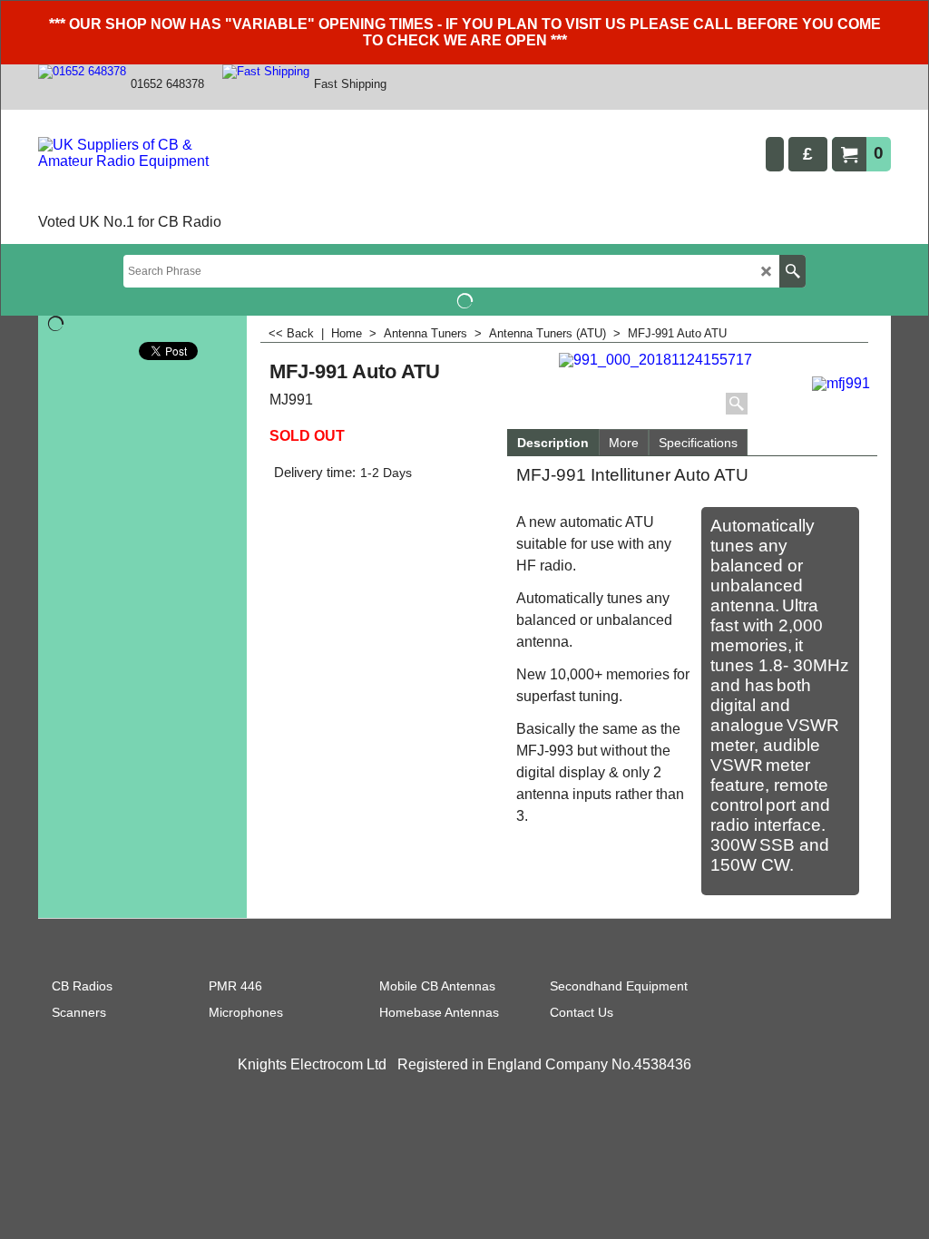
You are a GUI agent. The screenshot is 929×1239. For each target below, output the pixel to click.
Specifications (698, 442)
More (624, 442)
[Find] (792, 271)
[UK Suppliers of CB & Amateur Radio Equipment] (142, 173)
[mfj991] (841, 381)
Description (553, 442)
